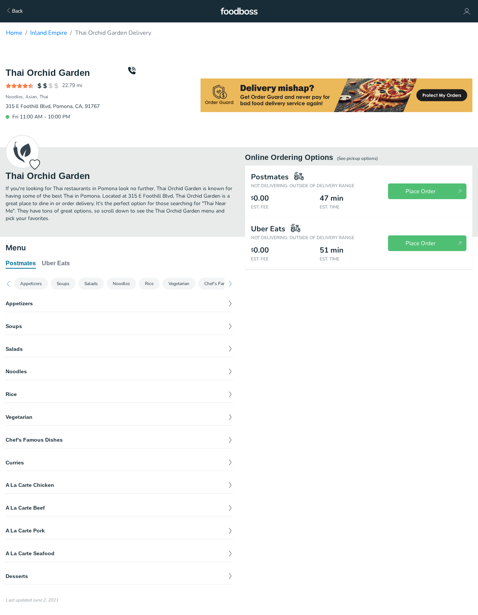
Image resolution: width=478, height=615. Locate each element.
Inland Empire (48, 33)
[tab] (21, 264)
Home (14, 33)
